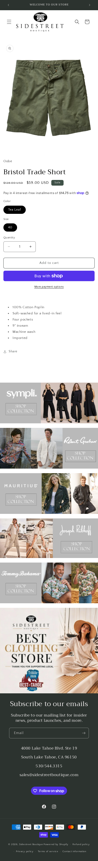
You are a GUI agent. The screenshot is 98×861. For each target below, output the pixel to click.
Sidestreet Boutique (31, 844)
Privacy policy (25, 851)
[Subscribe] (84, 733)
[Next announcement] (90, 5)
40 (10, 227)
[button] (9, 22)
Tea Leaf (14, 210)
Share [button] (13, 351)
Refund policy (81, 844)
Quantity (9, 237)
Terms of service (48, 851)
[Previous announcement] (8, 5)
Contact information (74, 851)
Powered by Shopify (56, 844)
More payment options (49, 286)
